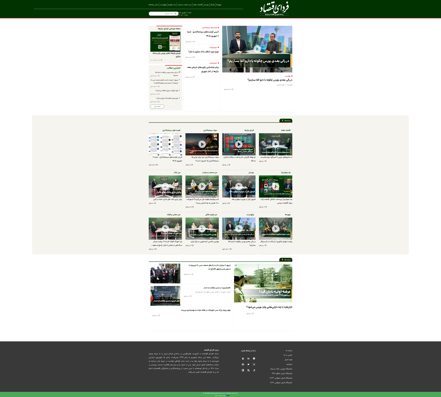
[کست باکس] (254, 370)
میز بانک (177, 172)
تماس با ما (288, 355)
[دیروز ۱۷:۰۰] (165, 42)
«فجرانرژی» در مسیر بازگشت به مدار (217, 287)
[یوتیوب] (242, 358)
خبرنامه (289, 364)
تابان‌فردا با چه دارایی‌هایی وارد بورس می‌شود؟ (269, 307)
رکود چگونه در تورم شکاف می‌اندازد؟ (166, 91)
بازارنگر (212, 4)
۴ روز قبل (225, 203)
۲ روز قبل (261, 246)
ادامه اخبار (157, 106)
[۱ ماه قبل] (165, 186)
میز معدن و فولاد (173, 214)
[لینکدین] (248, 358)
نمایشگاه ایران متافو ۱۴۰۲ (282, 373)
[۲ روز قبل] (275, 229)
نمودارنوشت (213, 47)
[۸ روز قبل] (275, 144)
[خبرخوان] (248, 370)
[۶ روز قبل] (202, 144)
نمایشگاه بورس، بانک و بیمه (281, 369)
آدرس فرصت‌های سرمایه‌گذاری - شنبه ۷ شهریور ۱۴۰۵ (203, 34)
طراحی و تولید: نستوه (220, 395)
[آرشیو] (242, 370)
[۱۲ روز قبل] (275, 186)
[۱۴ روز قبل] (202, 229)
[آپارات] (242, 364)
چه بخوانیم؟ (286, 172)
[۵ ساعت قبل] (165, 144)
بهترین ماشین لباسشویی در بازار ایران (205, 241)
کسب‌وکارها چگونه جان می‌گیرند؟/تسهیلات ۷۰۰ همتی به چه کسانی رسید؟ (202, 201)
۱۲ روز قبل (262, 207)
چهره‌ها (218, 4)
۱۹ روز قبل (152, 249)
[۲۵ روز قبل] (202, 186)
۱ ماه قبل (151, 203)
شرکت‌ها (287, 259)
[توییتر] (248, 364)
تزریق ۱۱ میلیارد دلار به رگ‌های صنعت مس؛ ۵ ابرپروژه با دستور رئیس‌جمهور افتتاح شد (164, 81)
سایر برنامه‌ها (153, 4)
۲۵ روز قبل (188, 207)
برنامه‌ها (287, 120)
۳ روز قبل (186, 296)
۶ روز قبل (188, 165)
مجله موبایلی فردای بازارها (169, 28)
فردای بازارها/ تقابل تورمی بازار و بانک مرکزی (166, 55)
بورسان (206, 4)
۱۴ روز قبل (188, 246)
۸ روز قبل (261, 161)
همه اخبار (288, 359)
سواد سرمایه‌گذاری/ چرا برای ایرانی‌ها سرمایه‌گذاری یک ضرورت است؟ (205, 159)
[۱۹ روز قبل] (165, 229)
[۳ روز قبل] (165, 296)
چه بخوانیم (172, 4)
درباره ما (289, 350)
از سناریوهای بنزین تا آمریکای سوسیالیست (276, 157)
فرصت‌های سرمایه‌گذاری (209, 28)
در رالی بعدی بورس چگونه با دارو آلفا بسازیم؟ (270, 80)
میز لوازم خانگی (211, 214)
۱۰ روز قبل (225, 165)
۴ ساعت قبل (189, 57)
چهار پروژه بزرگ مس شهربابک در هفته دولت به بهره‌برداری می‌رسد (206, 310)
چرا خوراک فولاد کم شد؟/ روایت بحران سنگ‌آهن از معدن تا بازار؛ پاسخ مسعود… (166, 243)
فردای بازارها (249, 130)
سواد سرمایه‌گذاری (210, 130)
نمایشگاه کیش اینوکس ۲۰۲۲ (281, 382)
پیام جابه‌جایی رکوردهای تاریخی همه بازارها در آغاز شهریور (203, 69)
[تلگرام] (254, 358)
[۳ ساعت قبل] (257, 49)
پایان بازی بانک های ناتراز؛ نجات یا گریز (167, 199)
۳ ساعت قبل (227, 89)
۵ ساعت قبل (189, 42)
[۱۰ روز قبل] (239, 144)
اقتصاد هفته (197, 4)
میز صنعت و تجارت (184, 4)
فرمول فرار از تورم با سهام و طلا (244, 199)
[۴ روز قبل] (239, 186)
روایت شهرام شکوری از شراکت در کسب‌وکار (276, 241)
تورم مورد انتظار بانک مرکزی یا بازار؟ (203, 51)
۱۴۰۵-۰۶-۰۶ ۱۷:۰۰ (155, 60)
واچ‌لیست (163, 4)
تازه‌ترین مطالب (173, 68)
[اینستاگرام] (254, 364)
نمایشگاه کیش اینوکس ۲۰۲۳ (281, 378)
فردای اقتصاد (271, 9)
